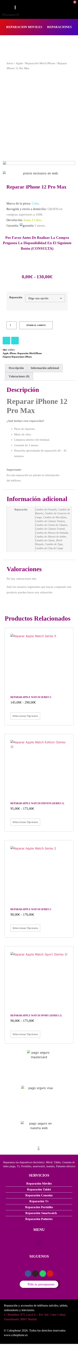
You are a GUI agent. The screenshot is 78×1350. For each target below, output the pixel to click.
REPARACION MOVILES (24, 27)
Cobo (35, 203)
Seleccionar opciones (25, 715)
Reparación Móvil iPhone (40, 63)
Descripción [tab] (16, 368)
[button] (39, 1243)
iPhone (13, 353)
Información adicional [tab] (45, 368)
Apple (19, 63)
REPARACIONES (59, 27)
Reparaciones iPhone (22, 356)
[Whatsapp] (43, 1273)
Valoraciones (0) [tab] (19, 376)
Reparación (15, 297)
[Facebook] (15, 340)
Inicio (10, 63)
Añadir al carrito (36, 325)
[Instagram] (6, 340)
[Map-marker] (50, 1273)
